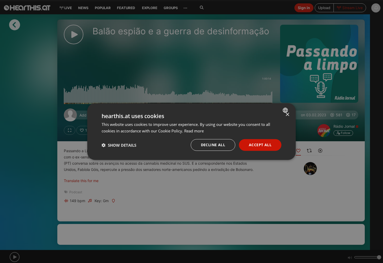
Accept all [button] (260, 144)
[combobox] (286, 110)
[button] (119, 145)
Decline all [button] (213, 144)
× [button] (287, 114)
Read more (194, 130)
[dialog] (191, 131)
